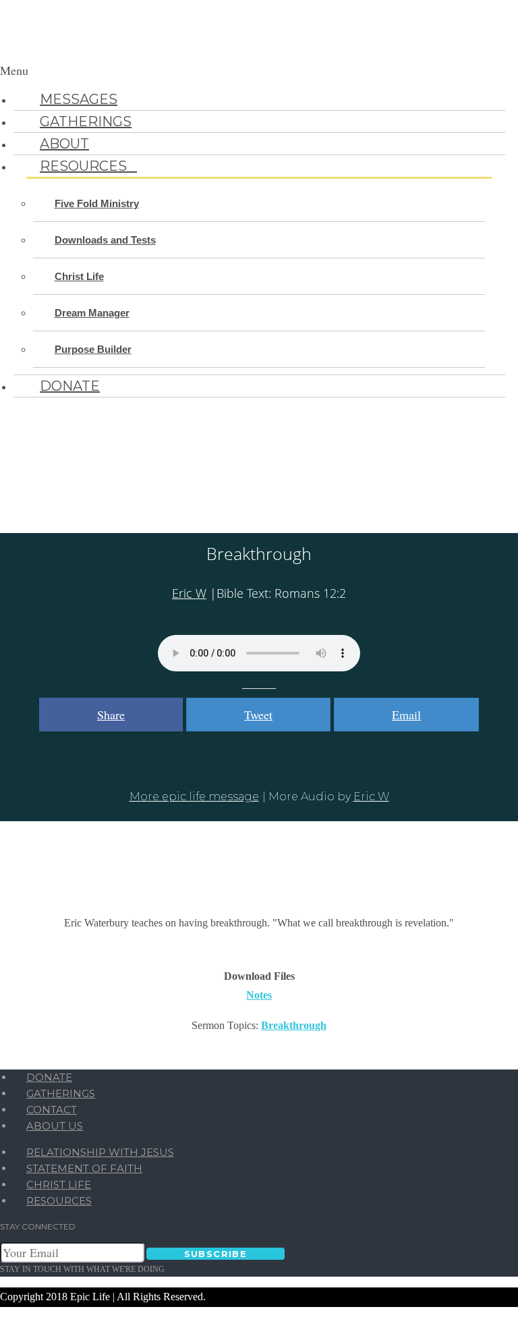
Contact (51, 1109)
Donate (70, 386)
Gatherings (86, 121)
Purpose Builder (93, 349)
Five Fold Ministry (97, 203)
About (64, 144)
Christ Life (79, 276)
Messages (78, 99)
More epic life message (194, 796)
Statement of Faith (84, 1168)
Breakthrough (293, 1025)
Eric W (189, 593)
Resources (88, 166)
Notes (259, 995)
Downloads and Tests (105, 240)
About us (54, 1125)
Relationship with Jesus (100, 1152)
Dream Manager (92, 312)
